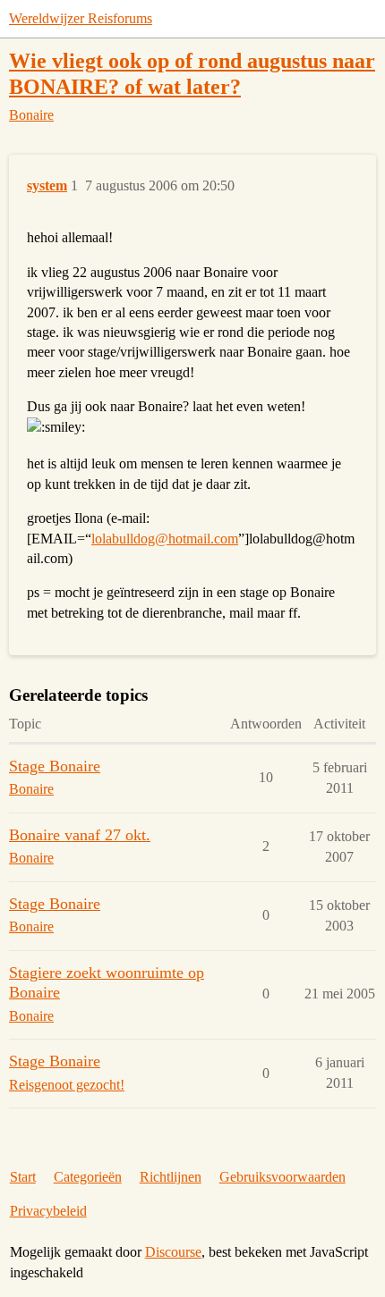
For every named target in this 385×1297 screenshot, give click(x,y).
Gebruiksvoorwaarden (282, 1176)
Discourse (173, 1251)
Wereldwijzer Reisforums (80, 18)
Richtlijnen (170, 1176)
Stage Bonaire (54, 766)
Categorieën (88, 1176)
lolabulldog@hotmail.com (164, 538)
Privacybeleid (48, 1210)
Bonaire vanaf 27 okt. (79, 835)
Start (23, 1176)
